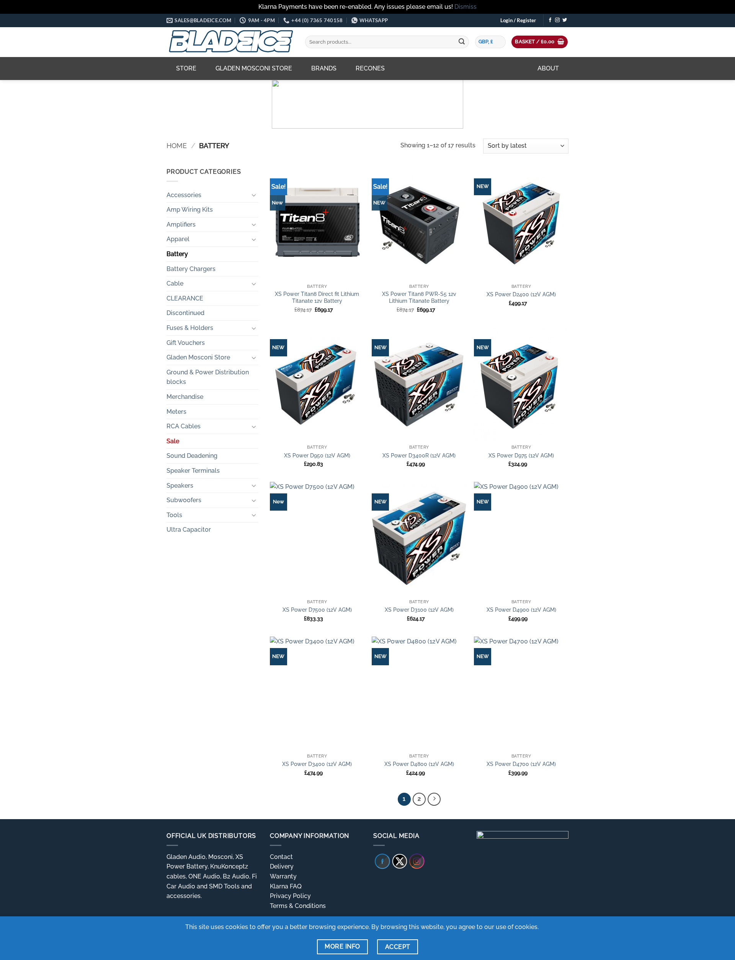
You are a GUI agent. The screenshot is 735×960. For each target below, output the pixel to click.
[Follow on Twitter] (564, 20)
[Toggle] (253, 194)
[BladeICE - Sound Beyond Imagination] (230, 42)
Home (177, 146)
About (548, 68)
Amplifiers (181, 224)
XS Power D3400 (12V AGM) (317, 764)
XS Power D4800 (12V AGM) (419, 764)
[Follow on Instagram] (557, 20)
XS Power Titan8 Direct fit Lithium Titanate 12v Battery (317, 297)
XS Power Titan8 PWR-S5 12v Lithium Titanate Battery (419, 297)
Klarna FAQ (286, 886)
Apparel (178, 239)
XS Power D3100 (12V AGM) (419, 609)
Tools (174, 515)
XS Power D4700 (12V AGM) (521, 764)
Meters (176, 411)
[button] (518, 20)
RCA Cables (184, 426)
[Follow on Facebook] (550, 20)
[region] (367, 104)
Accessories (184, 195)
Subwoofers (184, 500)
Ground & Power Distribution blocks (208, 377)
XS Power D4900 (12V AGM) (521, 609)
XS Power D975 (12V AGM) (521, 455)
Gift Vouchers (186, 342)
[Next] (434, 799)
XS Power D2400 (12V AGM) (521, 294)
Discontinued (185, 313)
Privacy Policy (290, 896)
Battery (177, 254)
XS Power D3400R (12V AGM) (419, 455)
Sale (173, 441)
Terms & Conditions (298, 905)
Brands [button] (323, 68)
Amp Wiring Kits (190, 209)
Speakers (180, 485)
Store (186, 68)
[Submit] (461, 42)
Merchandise (185, 396)
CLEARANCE (185, 298)
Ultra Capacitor (189, 529)
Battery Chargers (191, 269)
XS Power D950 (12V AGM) (317, 455)
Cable (175, 283)
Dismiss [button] (465, 6)
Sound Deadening (192, 455)
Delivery (282, 866)
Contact (281, 856)
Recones (370, 68)
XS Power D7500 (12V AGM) (317, 609)
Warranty (283, 876)
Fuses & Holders (190, 327)
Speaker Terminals (193, 470)
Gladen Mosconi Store (254, 68)
